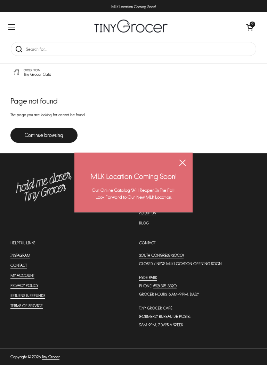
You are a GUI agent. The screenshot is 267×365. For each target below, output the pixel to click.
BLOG (144, 222)
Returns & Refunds (27, 295)
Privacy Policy (24, 285)
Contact (18, 265)
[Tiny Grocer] (131, 27)
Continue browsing (44, 135)
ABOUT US (147, 212)
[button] (250, 27)
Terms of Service (26, 305)
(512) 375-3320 (165, 285)
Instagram (20, 255)
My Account (22, 275)
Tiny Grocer (50, 356)
